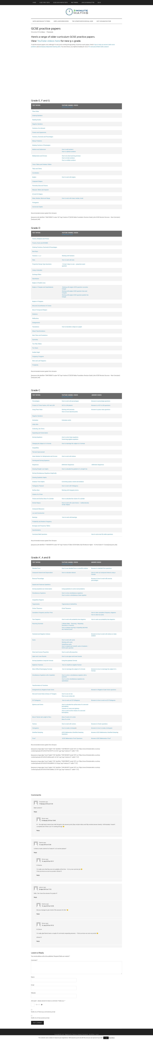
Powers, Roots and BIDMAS (40, 243)
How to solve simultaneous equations (72, 593)
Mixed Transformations (38, 331)
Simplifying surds (67, 644)
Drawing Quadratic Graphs (39, 477)
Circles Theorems (37, 608)
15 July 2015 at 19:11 (48, 861)
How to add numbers (67, 149)
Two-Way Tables (37, 344)
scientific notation (83, 568)
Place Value (35, 111)
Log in (97, 1034)
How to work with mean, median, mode (72, 198)
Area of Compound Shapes (39, 310)
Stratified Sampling (37, 732)
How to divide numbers (68, 158)
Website (33, 993)
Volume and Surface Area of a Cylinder (43, 498)
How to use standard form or (70, 568)
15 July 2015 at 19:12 (48, 925)
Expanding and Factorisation (40, 433)
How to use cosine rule (68, 696)
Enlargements (36, 322)
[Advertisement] (76, 72)
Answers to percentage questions (100, 401)
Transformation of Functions (40, 685)
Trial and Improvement (38, 452)
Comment (34, 960)
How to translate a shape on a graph (72, 327)
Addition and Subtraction (39, 149)
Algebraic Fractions (37, 665)
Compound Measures (38, 509)
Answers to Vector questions (99, 724)
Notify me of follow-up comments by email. (43, 1012)
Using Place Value (37, 409)
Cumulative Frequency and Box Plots (42, 612)
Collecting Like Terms (38, 428)
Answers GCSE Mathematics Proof (101, 738)
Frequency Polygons (38, 356)
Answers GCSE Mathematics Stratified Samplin (104, 732)
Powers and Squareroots (39, 132)
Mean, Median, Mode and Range (41, 198)
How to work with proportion (69, 652)
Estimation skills (66, 420)
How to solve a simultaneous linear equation (74, 595)
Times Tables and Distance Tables (41, 164)
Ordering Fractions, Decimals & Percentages (44, 247)
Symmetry (35, 339)
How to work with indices (69, 456)
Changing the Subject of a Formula (41, 443)
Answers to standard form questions (101, 568)
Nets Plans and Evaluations (39, 335)
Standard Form (36, 568)
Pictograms (35, 202)
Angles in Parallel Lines (38, 283)
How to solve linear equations (70, 437)
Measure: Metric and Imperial (40, 190)
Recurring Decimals (37, 623)
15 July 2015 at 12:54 (45, 844)
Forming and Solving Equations (40, 460)
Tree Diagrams (36, 619)
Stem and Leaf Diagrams (39, 361)
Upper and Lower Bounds (39, 656)
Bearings (34, 517)
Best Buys (35, 251)
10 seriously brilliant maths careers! (99, 46)
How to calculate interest (69, 572)
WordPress (92, 1034)
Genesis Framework (83, 1034)
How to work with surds (68, 640)
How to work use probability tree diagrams (103, 619)
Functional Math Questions (39, 534)
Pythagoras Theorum (38, 486)
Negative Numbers (37, 124)
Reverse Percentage (38, 578)
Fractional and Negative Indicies (41, 634)
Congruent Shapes (37, 181)
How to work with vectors (69, 724)
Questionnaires (36, 530)
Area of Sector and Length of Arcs (41, 717)
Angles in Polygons (37, 301)
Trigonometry (36, 604)
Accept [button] (106, 1037)
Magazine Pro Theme (70, 1034)
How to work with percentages (70, 401)
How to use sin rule (67, 694)
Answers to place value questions (100, 409)
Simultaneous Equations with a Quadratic (43, 675)
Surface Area (35, 490)
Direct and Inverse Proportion (40, 652)
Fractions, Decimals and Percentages (42, 136)
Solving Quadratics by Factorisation (42, 589)
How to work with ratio (68, 260)
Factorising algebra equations (70, 439)
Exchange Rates (36, 274)
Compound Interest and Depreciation (42, 572)
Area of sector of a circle (69, 717)
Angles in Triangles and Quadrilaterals (42, 287)
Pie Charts (35, 348)
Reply (35, 812)
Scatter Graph (36, 352)
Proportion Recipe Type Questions (41, 264)
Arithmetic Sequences (68, 464)
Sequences (35, 464)
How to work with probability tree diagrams (74, 619)
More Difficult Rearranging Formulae (42, 669)
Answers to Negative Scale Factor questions (103, 689)
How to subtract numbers (69, 151)
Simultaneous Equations (39, 593)
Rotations (35, 314)
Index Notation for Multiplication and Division (44, 456)
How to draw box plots (97, 614)
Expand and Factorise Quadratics (41, 584)
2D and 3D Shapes (37, 194)
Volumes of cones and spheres (70, 708)
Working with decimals (68, 409)
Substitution (35, 278)
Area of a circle (66, 719)
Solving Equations (37, 437)
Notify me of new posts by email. (40, 1018)
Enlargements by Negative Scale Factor (43, 689)
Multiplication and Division (39, 156)
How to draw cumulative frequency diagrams (103, 612)
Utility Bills (35, 424)
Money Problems (37, 141)
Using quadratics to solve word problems (73, 589)
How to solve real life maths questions (102, 534)
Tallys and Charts (37, 168)
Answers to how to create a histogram (101, 728)
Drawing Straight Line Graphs (40, 469)
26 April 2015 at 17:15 (45, 889)
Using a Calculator (37, 270)
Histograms (35, 728)
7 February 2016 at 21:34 (46, 804)
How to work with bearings (69, 517)
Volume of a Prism (37, 494)
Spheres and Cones (37, 704)
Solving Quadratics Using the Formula (42, 660)
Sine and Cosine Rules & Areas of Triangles (44, 694)
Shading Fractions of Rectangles (41, 145)
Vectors (34, 724)
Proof (33, 738)
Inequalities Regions (38, 600)
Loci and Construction (38, 513)
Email (32, 985)
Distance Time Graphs (38, 481)
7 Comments (50, 32)
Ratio (33, 260)
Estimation (35, 420)
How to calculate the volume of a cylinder (73, 498)
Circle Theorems (66, 608)
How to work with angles (69, 177)
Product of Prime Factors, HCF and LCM (43, 405)
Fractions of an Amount (38, 128)
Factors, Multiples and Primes (40, 239)
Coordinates (35, 173)
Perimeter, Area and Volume (40, 185)
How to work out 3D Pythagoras (71, 700)
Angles (34, 177)
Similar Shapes (36, 503)
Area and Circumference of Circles (41, 305)
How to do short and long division (71, 156)
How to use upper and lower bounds (72, 656)
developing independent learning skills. (50, 46)
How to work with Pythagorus (70, 486)
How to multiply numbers (69, 160)
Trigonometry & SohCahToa (69, 604)
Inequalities (35, 448)
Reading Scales (36, 120)
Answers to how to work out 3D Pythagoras (103, 700)
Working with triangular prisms (70, 490)
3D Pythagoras (36, 700)
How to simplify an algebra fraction (72, 665)
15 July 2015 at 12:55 (48, 906)
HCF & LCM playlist (67, 405)
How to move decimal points (70, 411)
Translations (35, 327)
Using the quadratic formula (69, 660)
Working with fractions (68, 255)
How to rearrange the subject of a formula (73, 443)
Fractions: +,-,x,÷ (36, 255)
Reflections (35, 318)
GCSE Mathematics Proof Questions (72, 738)
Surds (34, 640)
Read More (112, 1037)
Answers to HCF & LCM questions (100, 405)
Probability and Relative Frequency (42, 521)
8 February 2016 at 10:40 (49, 820)
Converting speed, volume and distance (73, 481)
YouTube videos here (48, 41)
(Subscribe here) (67, 107)
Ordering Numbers (37, 115)
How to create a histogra (68, 728)
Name (33, 977)
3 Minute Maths (76, 11)
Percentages (35, 401)
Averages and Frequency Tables (41, 526)
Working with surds (67, 642)
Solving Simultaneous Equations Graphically (44, 473)
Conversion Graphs (37, 207)
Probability (35, 365)
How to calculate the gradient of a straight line (74, 469)
